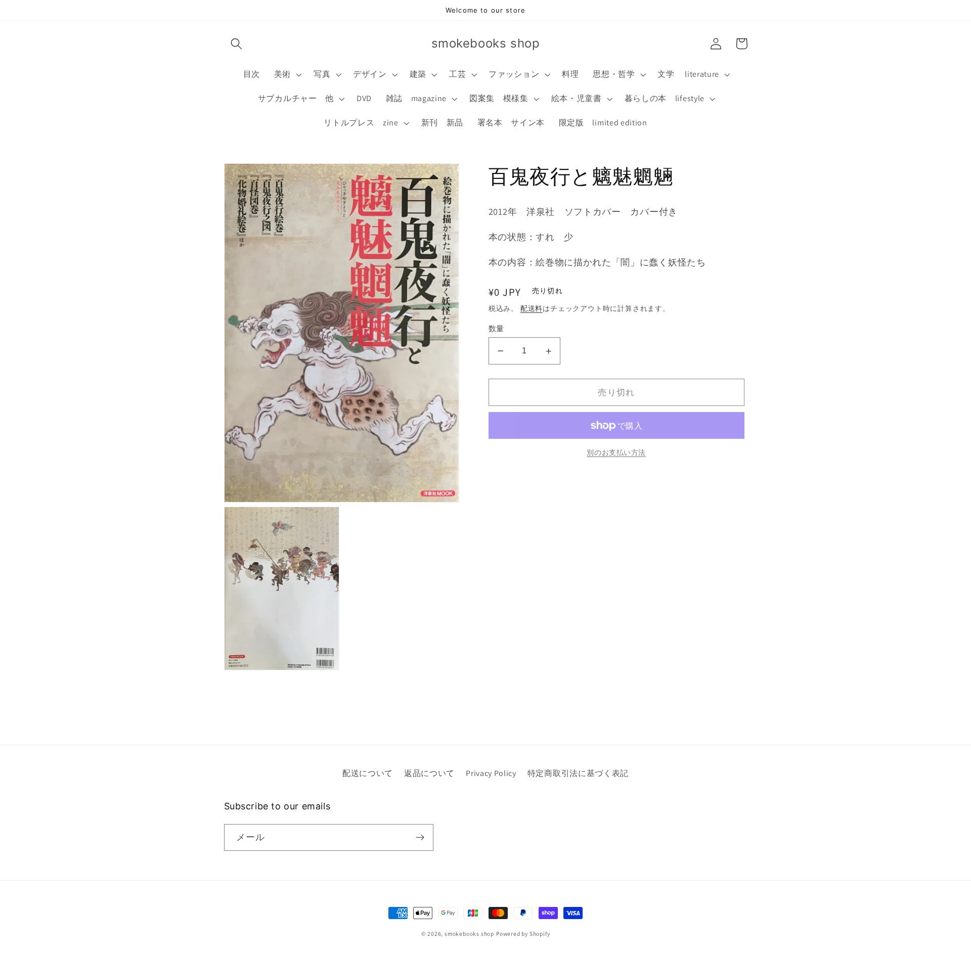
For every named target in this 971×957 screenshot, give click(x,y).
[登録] (420, 837)
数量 (496, 328)
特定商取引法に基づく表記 (578, 773)
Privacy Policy (491, 773)
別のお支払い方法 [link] (616, 452)
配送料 (531, 308)
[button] (237, 44)
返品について (429, 773)
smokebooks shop (469, 933)
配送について (367, 773)
